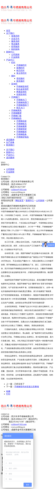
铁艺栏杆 (20, 70)
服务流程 (15, 41)
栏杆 (13, 62)
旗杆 (13, 76)
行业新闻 (15, 57)
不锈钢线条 (21, 134)
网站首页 (19, 200)
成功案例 (10, 140)
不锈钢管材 (21, 129)
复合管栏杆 (21, 73)
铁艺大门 (20, 108)
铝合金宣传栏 (22, 89)
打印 (8, 394)
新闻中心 (10, 52)
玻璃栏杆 (20, 68)
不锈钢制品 (16, 118)
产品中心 (10, 60)
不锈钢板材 (21, 132)
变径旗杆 (20, 78)
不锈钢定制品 (22, 137)
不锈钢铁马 (21, 124)
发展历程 (15, 36)
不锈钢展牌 (21, 126)
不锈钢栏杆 (21, 65)
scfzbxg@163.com (18, 189)
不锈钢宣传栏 (22, 86)
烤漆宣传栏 (21, 92)
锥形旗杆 (20, 81)
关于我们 (10, 33)
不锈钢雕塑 (16, 113)
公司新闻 (15, 54)
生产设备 (10, 142)
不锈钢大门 (21, 100)
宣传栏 (14, 84)
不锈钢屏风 (16, 110)
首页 (8, 31)
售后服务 (15, 44)
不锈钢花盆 (21, 121)
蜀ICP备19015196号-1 (10, 432)
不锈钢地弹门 (22, 102)
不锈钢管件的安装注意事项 (26, 387)
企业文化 (15, 38)
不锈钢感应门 (22, 105)
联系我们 (10, 145)
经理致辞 (15, 46)
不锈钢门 (15, 97)
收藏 (8, 391)
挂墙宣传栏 (21, 94)
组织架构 (15, 49)
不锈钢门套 (16, 116)
